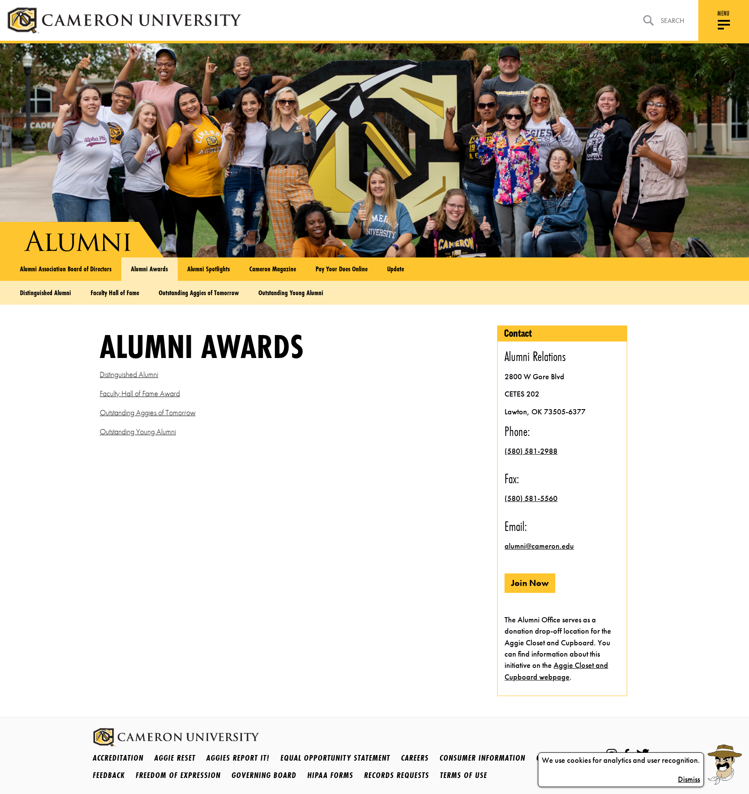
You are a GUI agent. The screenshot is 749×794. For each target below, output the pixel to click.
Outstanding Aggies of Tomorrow (199, 292)
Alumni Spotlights (208, 268)
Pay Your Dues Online (342, 268)
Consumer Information (482, 757)
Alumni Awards (149, 268)
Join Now (530, 583)
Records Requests (396, 775)
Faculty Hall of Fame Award (140, 393)
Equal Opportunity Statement (335, 757)
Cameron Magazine (272, 268)
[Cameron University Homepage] (124, 20)
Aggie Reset (174, 757)
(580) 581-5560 (531, 498)
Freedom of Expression (178, 775)
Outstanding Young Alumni (290, 292)
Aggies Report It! (238, 757)
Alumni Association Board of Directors (65, 268)
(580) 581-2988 (531, 451)
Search (672, 20)
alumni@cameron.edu (539, 546)
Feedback (109, 775)
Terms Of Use (463, 775)
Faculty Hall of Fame (115, 292)
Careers (415, 757)
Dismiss (689, 779)
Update (395, 268)
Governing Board (263, 775)
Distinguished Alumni (45, 292)
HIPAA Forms (330, 775)
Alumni (78, 241)
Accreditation (118, 757)
